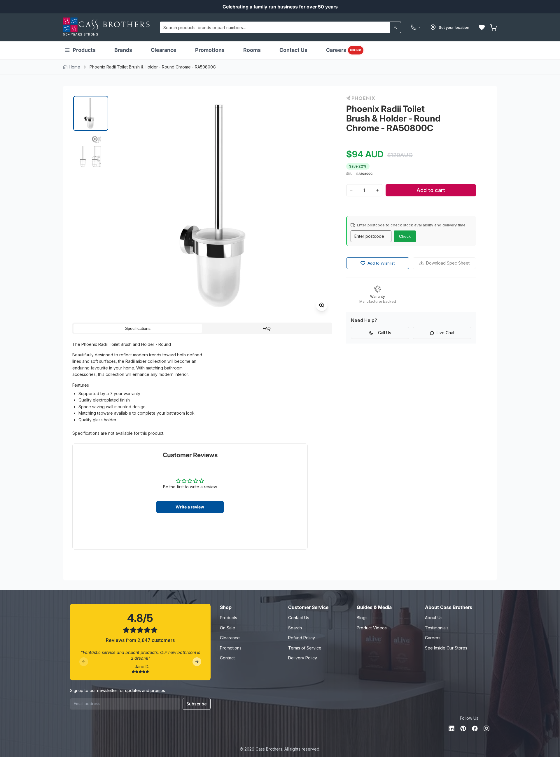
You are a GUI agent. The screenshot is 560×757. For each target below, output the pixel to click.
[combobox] (280, 27)
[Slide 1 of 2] (90, 113)
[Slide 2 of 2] (90, 151)
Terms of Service (304, 647)
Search (295, 627)
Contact (227, 657)
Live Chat (445, 332)
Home (74, 66)
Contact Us (293, 50)
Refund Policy (301, 637)
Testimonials (437, 627)
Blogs (362, 617)
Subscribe (196, 703)
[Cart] (493, 27)
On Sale (227, 627)
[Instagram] (486, 728)
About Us (433, 617)
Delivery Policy (302, 657)
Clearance (163, 50)
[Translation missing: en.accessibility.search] (395, 27)
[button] (481, 27)
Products (84, 50)
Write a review (190, 506)
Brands (123, 50)
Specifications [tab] (137, 328)
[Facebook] (474, 728)
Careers (343, 50)
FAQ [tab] (266, 328)
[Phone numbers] (416, 27)
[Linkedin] (451, 728)
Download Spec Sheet (448, 262)
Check (405, 236)
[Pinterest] (463, 728)
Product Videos (372, 627)
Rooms (252, 50)
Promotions (210, 50)
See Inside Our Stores (446, 647)
